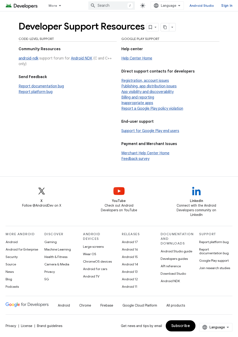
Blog (9, 279)
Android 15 (130, 257)
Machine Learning (57, 249)
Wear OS (89, 254)
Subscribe (180, 326)
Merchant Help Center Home (145, 153)
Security (12, 257)
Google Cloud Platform (139, 305)
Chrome (85, 305)
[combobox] (111, 5)
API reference (171, 266)
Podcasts (12, 286)
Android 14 (130, 264)
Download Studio (173, 273)
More (53, 5)
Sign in (226, 5)
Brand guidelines (49, 326)
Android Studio (201, 5)
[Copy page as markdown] (165, 27)
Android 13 (130, 272)
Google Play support (214, 260)
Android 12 (130, 279)
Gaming (50, 242)
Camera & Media (56, 264)
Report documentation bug (41, 86)
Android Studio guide (176, 251)
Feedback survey (135, 158)
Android (12, 242)
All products (175, 305)
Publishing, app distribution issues (149, 86)
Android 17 (130, 242)
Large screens (93, 246)
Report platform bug (36, 91)
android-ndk (28, 58)
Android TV (91, 276)
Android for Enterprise (22, 249)
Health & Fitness (55, 257)
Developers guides (174, 259)
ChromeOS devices (97, 261)
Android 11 (129, 286)
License (26, 326)
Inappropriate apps (137, 103)
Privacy (49, 272)
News (10, 272)
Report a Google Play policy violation (152, 108)
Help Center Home (136, 58)
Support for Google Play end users (150, 131)
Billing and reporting (137, 97)
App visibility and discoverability (147, 91)
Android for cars (95, 269)
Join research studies (214, 268)
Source (11, 264)
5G (46, 279)
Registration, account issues (145, 80)
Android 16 (130, 249)
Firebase (106, 305)
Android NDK (81, 58)
